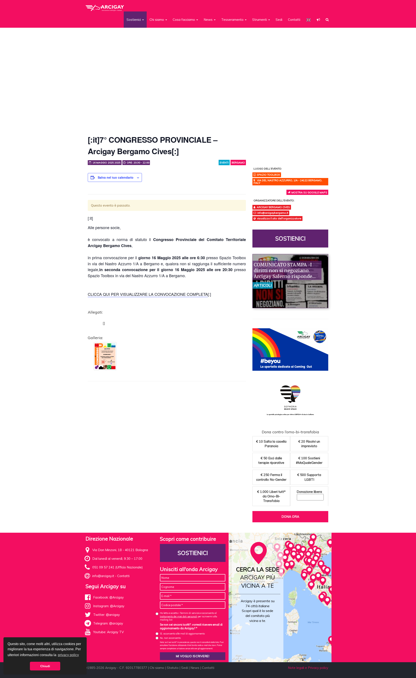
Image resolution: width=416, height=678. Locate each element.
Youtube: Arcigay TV (108, 632)
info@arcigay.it (103, 576)
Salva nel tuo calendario (115, 177)
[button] (318, 19)
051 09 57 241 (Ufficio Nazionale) (117, 567)
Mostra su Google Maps (308, 192)
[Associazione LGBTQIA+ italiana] (104, 6)
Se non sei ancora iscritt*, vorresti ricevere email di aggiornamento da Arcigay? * (191, 626)
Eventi (224, 162)
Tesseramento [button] (232, 20)
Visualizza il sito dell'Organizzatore (279, 218)
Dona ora (290, 517)
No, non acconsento (170, 637)
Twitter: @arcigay (106, 615)
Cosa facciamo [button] (184, 20)
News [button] (208, 20)
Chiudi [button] (45, 666)
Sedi (279, 20)
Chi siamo (157, 668)
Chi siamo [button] (157, 20)
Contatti (294, 20)
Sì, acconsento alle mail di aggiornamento (182, 633)
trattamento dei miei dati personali (178, 616)
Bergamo (238, 162)
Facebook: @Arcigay (108, 597)
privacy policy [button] (68, 655)
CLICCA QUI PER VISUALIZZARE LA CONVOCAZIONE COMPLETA (148, 294)
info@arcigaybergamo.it (272, 212)
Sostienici (290, 238)
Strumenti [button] (260, 20)
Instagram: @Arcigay (108, 606)
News (194, 668)
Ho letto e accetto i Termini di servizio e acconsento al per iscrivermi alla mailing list (188, 616)
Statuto (173, 668)
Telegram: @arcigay (108, 623)
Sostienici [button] (134, 20)
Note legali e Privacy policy (308, 668)
